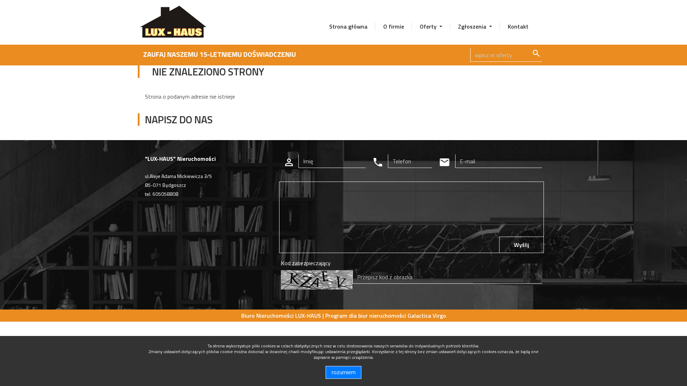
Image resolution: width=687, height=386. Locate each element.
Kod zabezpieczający (306, 263)
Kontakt (518, 26)
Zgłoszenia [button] (473, 26)
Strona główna (348, 26)
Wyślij (521, 245)
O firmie (393, 26)
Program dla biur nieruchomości (366, 315)
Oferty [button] (429, 26)
